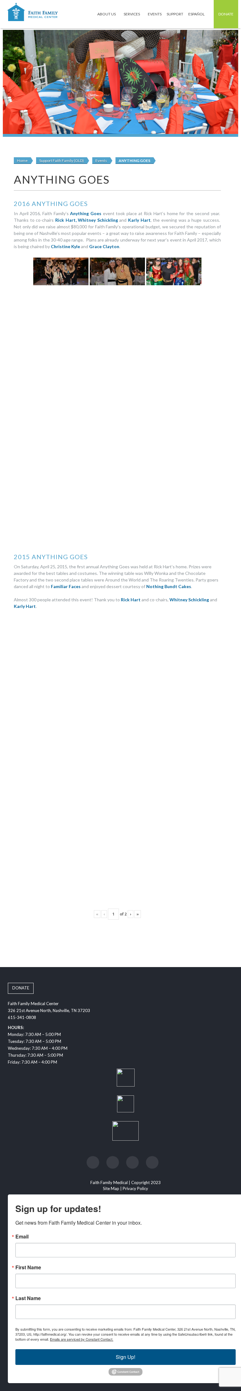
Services (132, 14)
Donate (225, 14)
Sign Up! (125, 1356)
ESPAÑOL (196, 14)
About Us (106, 14)
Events (155, 14)
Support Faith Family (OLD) (61, 160)
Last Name (28, 1298)
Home (22, 160)
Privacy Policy (135, 1188)
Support (175, 14)
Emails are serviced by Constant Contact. (81, 1339)
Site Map (111, 1188)
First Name (28, 1267)
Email (22, 1236)
